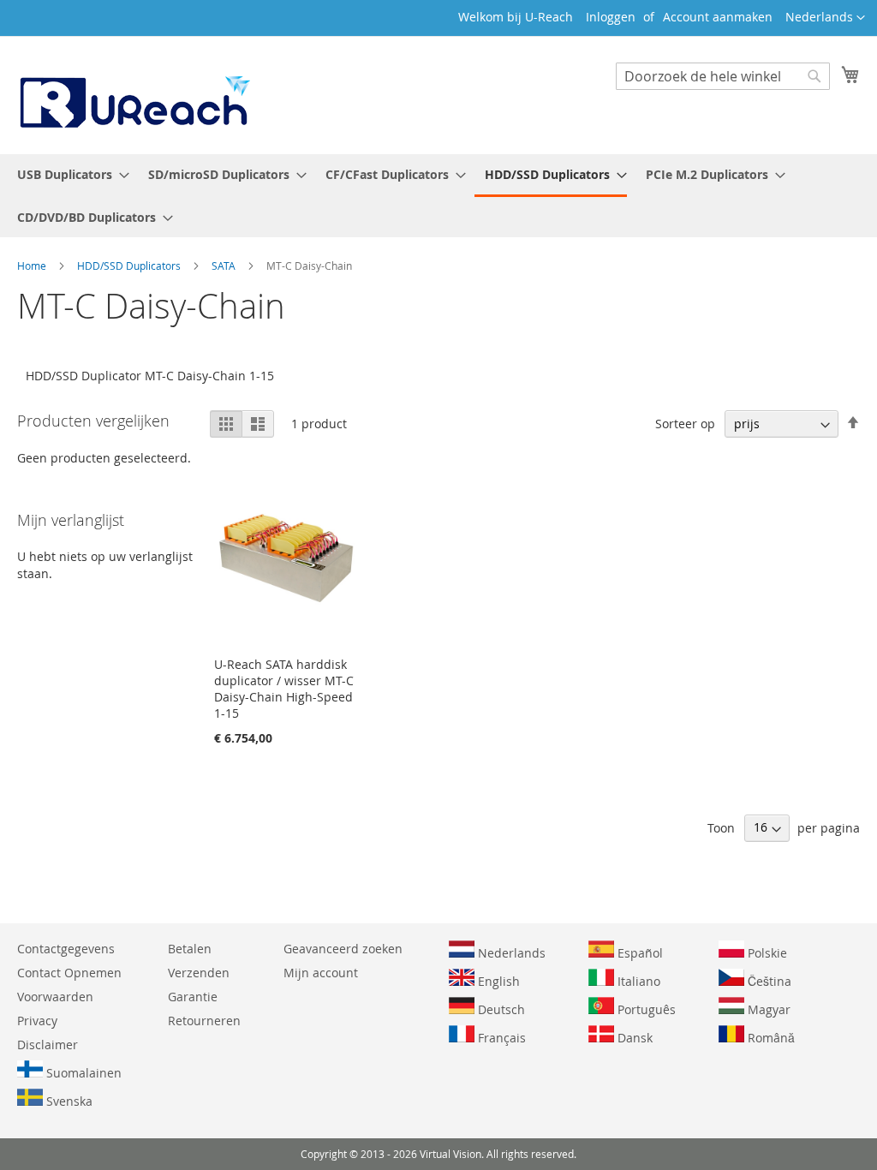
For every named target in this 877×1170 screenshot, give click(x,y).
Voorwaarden (55, 996)
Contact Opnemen (69, 972)
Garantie (193, 996)
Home (33, 265)
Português (645, 1009)
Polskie (765, 953)
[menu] (438, 195)
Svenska (67, 1101)
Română (769, 1038)
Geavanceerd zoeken (343, 948)
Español (638, 953)
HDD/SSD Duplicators (130, 265)
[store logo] (133, 94)
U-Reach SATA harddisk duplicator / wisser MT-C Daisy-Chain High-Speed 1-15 (284, 688)
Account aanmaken (718, 17)
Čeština (767, 981)
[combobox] (723, 76)
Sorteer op (685, 423)
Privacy (37, 1020)
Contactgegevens (66, 948)
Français (500, 1038)
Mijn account (320, 972)
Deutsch (499, 1009)
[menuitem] (68, 174)
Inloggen (610, 17)
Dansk (633, 1038)
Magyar (767, 1009)
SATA (225, 265)
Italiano (637, 981)
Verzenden (199, 972)
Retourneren (204, 1020)
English (497, 981)
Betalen (190, 948)
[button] (825, 18)
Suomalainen (82, 1073)
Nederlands (510, 953)
